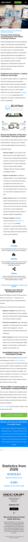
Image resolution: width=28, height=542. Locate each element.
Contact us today (4, 406)
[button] (26, 2)
